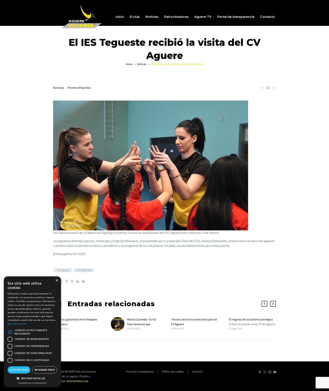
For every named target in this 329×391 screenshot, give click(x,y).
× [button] (56, 280)
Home (129, 64)
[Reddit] (83, 281)
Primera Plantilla (79, 88)
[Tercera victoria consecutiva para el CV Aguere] (169, 324)
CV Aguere (63, 270)
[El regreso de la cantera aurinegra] (227, 324)
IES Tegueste (84, 270)
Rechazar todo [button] (44, 369)
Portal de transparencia (235, 17)
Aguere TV (203, 17)
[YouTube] (274, 372)
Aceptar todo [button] (19, 369)
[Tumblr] (72, 281)
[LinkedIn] (77, 281)
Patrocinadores (176, 17)
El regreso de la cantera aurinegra (251, 319)
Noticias (151, 17)
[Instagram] (269, 372)
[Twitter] (61, 281)
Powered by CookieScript (32, 383)
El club (135, 17)
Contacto (267, 17)
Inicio (120, 17)
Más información (17, 323)
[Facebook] (259, 372)
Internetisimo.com (77, 381)
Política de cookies (173, 371)
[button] (264, 304)
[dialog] (32, 331)
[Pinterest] (66, 281)
